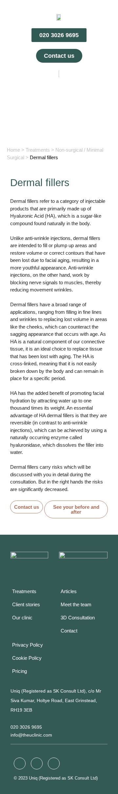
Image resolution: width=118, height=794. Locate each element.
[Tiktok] (54, 763)
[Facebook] (20, 763)
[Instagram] (37, 763)
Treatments (38, 150)
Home (13, 150)
